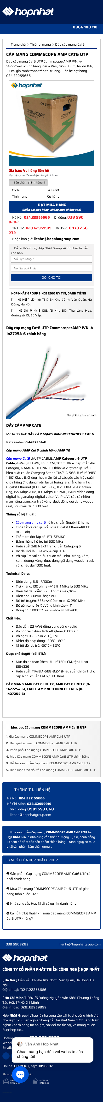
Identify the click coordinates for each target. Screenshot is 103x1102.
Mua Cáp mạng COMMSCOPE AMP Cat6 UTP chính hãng (48, 756)
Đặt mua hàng (51, 207)
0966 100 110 (85, 27)
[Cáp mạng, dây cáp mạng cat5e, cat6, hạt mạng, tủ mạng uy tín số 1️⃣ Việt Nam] (28, 12)
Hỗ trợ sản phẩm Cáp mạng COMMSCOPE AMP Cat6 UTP (48, 763)
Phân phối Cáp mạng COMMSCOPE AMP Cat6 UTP (43, 749)
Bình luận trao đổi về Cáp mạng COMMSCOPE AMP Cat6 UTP (51, 769)
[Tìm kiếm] (22, 28)
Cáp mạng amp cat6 (31, 522)
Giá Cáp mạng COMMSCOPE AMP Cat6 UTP (38, 736)
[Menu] (4, 28)
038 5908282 (17, 944)
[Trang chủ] (13, 28)
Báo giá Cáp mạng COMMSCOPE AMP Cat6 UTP (41, 743)
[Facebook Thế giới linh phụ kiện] (6, 1056)
